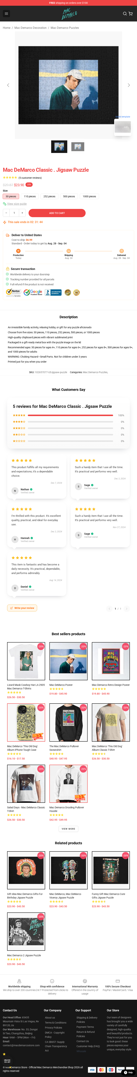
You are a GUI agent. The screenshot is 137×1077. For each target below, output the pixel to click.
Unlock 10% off (7, 1061)
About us (50, 1017)
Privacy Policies (53, 1027)
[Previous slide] (8, 85)
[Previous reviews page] (109, 608)
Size (5, 190)
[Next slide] (128, 85)
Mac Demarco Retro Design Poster (111, 684)
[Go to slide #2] (77, 146)
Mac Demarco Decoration (30, 28)
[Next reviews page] (126, 608)
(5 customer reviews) (30, 177)
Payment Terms (85, 1026)
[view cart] (130, 13)
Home (6, 28)
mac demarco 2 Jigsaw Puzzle (24, 955)
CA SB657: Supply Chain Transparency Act (56, 1046)
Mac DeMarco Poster (61, 684)
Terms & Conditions (55, 1022)
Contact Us (83, 1041)
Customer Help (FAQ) (88, 1046)
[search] (125, 13)
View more (68, 829)
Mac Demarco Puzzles (65, 28)
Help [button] (130, 1072)
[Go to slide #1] (59, 146)
